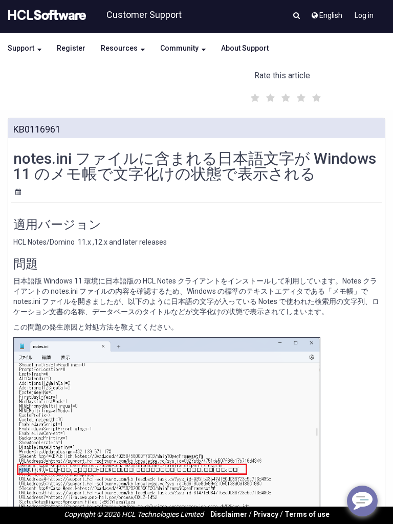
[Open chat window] (362, 501)
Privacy (265, 514)
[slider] (284, 96)
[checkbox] (254, 95)
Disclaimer (228, 514)
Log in (364, 15)
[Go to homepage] (45, 15)
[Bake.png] (166, 428)
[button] (296, 16)
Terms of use (307, 514)
